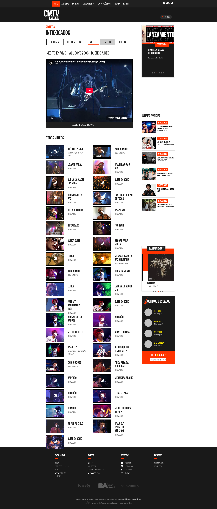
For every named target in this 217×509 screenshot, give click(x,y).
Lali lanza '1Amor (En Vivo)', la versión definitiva (165, 143)
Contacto (158, 466)
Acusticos (92, 466)
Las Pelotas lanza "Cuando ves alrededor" (165, 159)
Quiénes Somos (159, 463)
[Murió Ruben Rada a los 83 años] (149, 190)
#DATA (117, 3)
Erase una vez (94, 473)
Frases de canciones (96, 469)
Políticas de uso (136, 499)
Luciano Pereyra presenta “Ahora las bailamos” (165, 174)
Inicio (56, 3)
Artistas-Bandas (61, 466)
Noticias (75, 3)
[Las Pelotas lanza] (149, 158)
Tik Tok (127, 473)
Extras (126, 3)
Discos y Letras (74, 42)
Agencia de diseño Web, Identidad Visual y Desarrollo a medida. (111, 503)
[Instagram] (167, 3)
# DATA (91, 463)
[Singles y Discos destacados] (158, 34)
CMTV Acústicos (104, 3)
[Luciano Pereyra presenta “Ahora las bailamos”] (149, 174)
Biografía (55, 42)
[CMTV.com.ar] (53, 15)
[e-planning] (130, 486)
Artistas (65, 3)
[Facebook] (172, 3)
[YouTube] (164, 3)
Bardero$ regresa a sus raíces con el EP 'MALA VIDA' (165, 206)
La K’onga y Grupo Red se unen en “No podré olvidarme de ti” (164, 129)
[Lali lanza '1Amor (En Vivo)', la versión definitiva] (149, 143)
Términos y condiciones (122, 499)
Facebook (128, 469)
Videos (93, 42)
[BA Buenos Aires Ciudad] (106, 486)
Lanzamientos (89, 3)
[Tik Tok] (169, 2)
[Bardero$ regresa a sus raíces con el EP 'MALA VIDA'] (149, 205)
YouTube (128, 463)
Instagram (129, 466)
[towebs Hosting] (84, 486)
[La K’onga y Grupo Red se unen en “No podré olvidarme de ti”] (149, 127)
